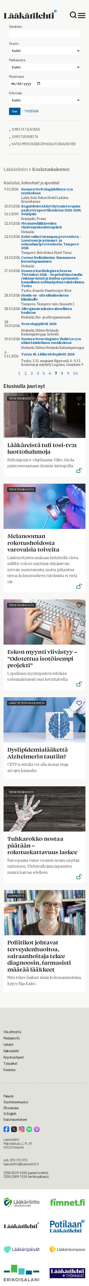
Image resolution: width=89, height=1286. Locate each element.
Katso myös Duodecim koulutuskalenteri (44, 144)
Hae (14, 111)
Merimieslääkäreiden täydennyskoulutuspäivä (41, 225)
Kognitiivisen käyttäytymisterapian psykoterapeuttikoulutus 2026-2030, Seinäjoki (51, 210)
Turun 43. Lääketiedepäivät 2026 (47, 354)
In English (10, 1114)
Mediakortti (12, 1038)
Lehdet (8, 1045)
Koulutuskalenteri (50, 169)
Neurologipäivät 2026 (38, 324)
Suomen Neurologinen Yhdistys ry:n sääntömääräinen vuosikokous (51, 341)
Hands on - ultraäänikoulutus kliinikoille (45, 297)
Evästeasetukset (15, 1119)
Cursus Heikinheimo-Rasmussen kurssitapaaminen (48, 260)
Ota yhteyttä (12, 1032)
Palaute (9, 1096)
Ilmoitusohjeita (25, 137)
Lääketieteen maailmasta (27, 703)
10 (75, 373)
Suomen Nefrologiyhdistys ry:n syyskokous (47, 191)
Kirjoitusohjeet (14, 1057)
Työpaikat (10, 1063)
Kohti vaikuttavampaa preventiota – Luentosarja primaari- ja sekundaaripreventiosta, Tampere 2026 (51, 242)
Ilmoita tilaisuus (26, 130)
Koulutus (10, 1070)
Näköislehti (11, 1051)
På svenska (11, 1108)
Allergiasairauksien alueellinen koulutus (46, 311)
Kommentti (16, 896)
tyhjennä (31, 111)
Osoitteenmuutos (16, 1102)
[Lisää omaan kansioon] (79, 399)
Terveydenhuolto (21, 398)
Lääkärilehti (16, 169)
